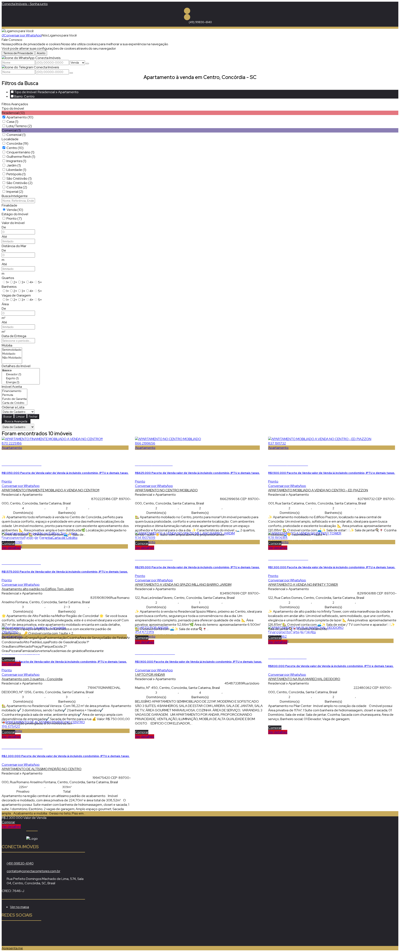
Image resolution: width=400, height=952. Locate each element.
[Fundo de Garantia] (14, 399)
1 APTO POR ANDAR (150, 674)
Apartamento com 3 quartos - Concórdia (32, 679)
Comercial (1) (16, 135)
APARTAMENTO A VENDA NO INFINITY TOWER (303, 584)
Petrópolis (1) (16, 174)
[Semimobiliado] (12, 350)
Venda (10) (15, 210)
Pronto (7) (14, 218)
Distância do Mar (14, 246)
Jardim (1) (13, 165)
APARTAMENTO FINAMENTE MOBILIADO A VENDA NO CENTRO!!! (50, 490)
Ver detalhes (11, 547)
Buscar (7, 416)
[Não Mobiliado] (12, 358)
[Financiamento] (14, 391)
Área (5, 304)
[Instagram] (187, 17)
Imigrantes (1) (16, 161)
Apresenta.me (12, 948)
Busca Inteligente (15, 196)
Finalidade (9, 205)
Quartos (8, 278)
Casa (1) (12, 121)
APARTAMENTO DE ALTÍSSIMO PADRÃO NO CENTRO (41, 769)
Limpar (20, 416)
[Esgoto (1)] (21, 378)
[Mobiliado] (12, 354)
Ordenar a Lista (13, 407)
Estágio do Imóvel (15, 214)
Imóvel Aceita (12, 386)
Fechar (33, 416)
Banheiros (9, 286)
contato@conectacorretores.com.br (33, 871)
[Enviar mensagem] (87, 63)
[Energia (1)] (21, 382)
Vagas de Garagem (16, 295)
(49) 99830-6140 (200, 22)
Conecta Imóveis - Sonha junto (25, 4)
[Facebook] (187, 11)
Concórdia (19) (17, 143)
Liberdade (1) (16, 170)
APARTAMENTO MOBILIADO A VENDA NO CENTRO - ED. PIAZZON (318, 490)
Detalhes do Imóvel (16, 366)
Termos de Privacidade (18, 53)
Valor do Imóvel (13, 223)
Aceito (41, 53)
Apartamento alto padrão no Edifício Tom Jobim (38, 589)
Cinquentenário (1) (20, 152)
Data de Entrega (14, 336)
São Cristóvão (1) (19, 178)
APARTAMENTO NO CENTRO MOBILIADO (166, 490)
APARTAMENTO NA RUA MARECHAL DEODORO (304, 679)
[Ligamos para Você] (18, 31)
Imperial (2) (14, 191)
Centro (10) (15, 148)
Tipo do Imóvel (13, 108)
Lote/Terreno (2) (19, 126)
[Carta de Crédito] (14, 403)
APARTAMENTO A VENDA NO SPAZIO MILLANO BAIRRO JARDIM (183, 584)
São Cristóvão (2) (19, 183)
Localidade (10, 139)
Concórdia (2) (16, 187)
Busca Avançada (16, 421)
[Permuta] (14, 395)
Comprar (8, 543)
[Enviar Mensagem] (71, 73)
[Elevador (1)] (21, 374)
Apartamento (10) (19, 117)
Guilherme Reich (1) (20, 156)
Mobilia (7, 345)
